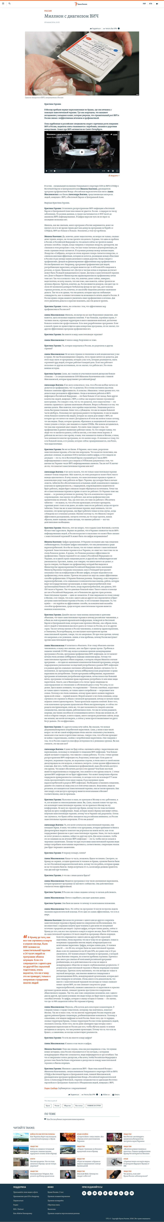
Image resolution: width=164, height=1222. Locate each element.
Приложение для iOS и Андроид (26, 1197)
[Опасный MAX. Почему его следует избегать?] (67, 1174)
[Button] (95, 28)
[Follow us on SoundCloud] (116, 1193)
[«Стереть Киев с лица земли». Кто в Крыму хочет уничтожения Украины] (67, 1137)
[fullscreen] (117, 171)
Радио (15, 1205)
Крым (126, 1159)
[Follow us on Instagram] (100, 1193)
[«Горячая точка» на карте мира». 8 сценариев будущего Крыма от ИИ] (114, 1162)
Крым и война (82, 1134)
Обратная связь (54, 1205)
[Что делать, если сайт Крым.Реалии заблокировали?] (114, 1174)
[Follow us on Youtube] (95, 1193)
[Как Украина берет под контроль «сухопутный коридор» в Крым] (21, 1137)
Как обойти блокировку (22, 1213)
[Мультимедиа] (157, 3)
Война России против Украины (42, 1134)
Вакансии (52, 1209)
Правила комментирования (59, 1197)
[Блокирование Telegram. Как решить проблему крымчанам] (21, 1174)
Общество (127, 1134)
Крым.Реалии (57, 137)
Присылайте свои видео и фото (25, 1192)
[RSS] (121, 1193)
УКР (144, 4)
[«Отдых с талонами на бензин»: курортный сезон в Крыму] (67, 1149)
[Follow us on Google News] (105, 1193)
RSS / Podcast (18, 1209)
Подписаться (18, 1201)
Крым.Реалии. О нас (56, 1192)
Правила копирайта (56, 1201)
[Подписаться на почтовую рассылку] (132, 1193)
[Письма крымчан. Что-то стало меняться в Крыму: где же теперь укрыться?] (21, 1162)
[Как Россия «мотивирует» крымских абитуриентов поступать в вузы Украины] (114, 1137)
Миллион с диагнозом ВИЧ (59, 134)
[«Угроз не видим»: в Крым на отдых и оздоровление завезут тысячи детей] (67, 1162)
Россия (48, 11)
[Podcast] (126, 1193)
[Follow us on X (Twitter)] (89, 1193)
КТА (150, 4)
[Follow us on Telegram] (110, 1193)
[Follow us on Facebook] (84, 1193)
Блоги (32, 1159)
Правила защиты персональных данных (64, 1213)
